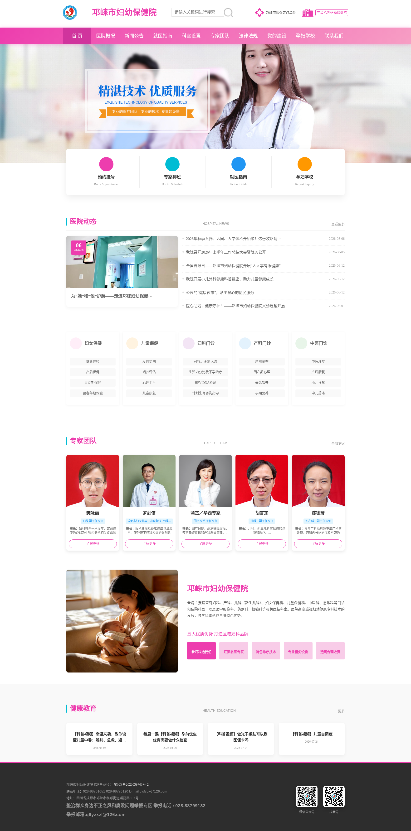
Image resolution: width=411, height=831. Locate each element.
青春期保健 (92, 382)
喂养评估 (149, 372)
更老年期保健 (93, 393)
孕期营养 (262, 393)
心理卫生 (149, 382)
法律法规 (248, 35)
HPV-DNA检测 (205, 382)
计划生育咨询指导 (205, 393)
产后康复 (318, 372)
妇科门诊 (206, 343)
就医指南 (162, 35)
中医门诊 (318, 343)
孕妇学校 (305, 35)
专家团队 (219, 35)
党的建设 (276, 35)
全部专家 (338, 443)
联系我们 (333, 35)
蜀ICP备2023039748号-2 (131, 784)
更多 (341, 711)
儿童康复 (149, 393)
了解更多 (92, 543)
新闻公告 (134, 35)
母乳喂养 (262, 382)
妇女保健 (93, 343)
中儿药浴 (318, 393)
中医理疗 (318, 361)
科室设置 (191, 35)
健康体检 (92, 361)
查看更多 (338, 224)
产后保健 (92, 372)
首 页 (77, 35)
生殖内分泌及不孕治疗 (205, 372)
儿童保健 (149, 343)
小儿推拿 (318, 382)
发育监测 (149, 361)
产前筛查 (262, 361)
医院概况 (105, 35)
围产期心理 (262, 372)
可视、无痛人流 (205, 361)
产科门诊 (262, 343)
